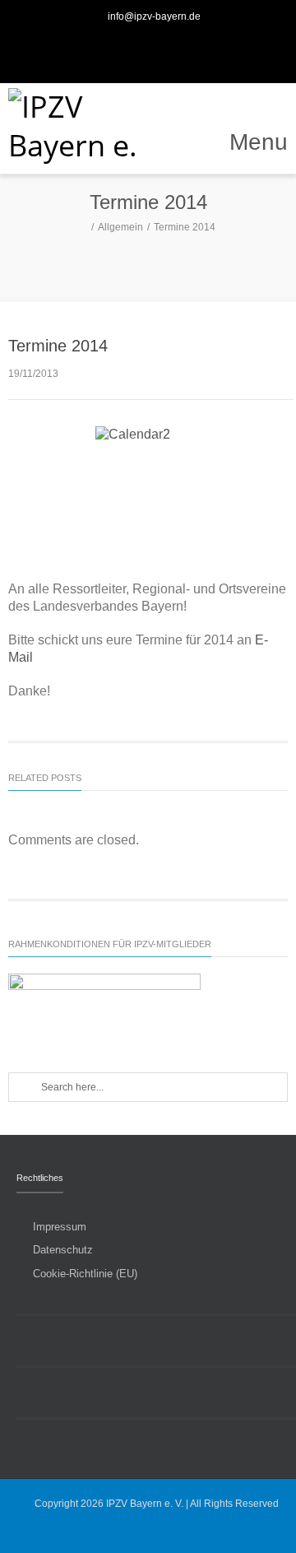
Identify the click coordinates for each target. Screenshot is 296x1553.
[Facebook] (129, 49)
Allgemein (120, 227)
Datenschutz (63, 1250)
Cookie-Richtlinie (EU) (85, 1273)
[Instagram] (166, 49)
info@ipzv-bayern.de (154, 16)
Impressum (59, 1227)
